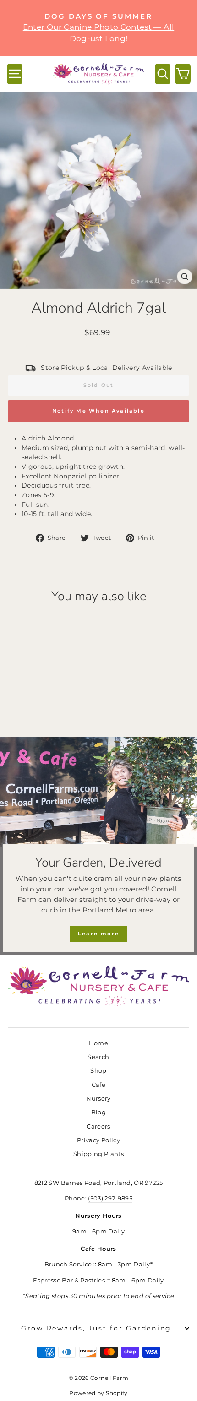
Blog (98, 1112)
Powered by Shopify (98, 1393)
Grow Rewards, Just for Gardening (96, 1328)
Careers (98, 1126)
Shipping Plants (98, 1154)
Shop (98, 1070)
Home (98, 1043)
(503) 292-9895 (110, 1198)
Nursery (98, 1098)
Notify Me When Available (98, 410)
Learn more (98, 933)
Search (98, 1056)
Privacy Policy (98, 1140)
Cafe (98, 1084)
